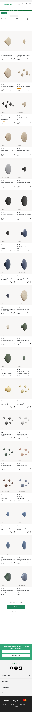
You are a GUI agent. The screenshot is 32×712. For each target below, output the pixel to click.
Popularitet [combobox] (21, 19)
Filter (5, 13)
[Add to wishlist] (11, 59)
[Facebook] (12, 668)
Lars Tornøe (13, 16)
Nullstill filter (4, 16)
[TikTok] (20, 668)
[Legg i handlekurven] (14, 59)
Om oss (4, 693)
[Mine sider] (19, 4)
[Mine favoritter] (23, 4)
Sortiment (5, 681)
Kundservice (6, 675)
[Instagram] (16, 668)
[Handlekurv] (26, 4)
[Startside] (6, 4)
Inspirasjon (5, 687)
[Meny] (30, 4)
